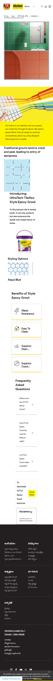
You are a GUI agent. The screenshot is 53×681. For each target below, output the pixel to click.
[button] (49, 672)
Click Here (31, 493)
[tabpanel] (17, 175)
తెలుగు (27, 6)
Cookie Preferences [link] (11, 678)
